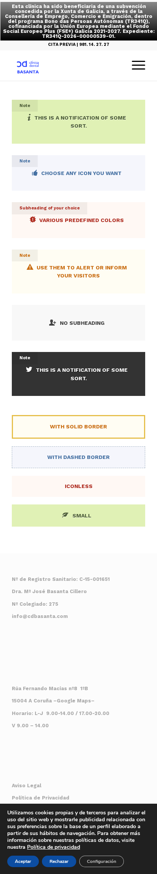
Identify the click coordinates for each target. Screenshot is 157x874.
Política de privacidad (53, 847)
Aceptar (23, 861)
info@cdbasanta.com (40, 616)
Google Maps (74, 701)
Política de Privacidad (40, 798)
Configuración (101, 861)
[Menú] (134, 65)
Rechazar (59, 861)
